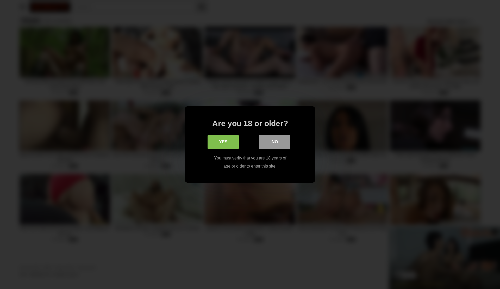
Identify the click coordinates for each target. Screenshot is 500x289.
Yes (223, 142)
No (275, 142)
